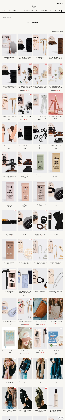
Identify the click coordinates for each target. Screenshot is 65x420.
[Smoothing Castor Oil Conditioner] (25, 191)
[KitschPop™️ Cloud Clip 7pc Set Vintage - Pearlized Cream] (40, 74)
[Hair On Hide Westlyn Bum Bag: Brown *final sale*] (40, 309)
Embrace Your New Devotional (9, 350)
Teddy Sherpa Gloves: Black (25, 410)
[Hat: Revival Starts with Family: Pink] (25, 338)
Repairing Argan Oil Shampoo (40, 204)
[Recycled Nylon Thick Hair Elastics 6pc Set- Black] (25, 133)
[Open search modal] (3, 10)
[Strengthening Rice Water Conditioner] (55, 162)
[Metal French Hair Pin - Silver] (55, 279)
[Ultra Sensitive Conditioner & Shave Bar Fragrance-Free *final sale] (55, 338)
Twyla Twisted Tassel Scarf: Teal (56, 381)
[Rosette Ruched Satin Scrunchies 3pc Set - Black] (40, 220)
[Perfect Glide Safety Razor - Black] (9, 279)
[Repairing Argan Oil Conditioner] (9, 191)
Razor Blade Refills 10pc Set (55, 116)
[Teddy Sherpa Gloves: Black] (25, 398)
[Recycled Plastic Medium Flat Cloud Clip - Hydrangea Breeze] (9, 309)
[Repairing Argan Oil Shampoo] (40, 191)
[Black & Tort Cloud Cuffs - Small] (40, 279)
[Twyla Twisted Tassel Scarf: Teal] (55, 369)
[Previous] (22, 1)
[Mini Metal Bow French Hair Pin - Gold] (40, 45)
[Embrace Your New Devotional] (9, 338)
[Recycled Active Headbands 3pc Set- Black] (55, 220)
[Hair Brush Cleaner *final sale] (40, 338)
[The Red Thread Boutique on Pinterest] (60, 3)
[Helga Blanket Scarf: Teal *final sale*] (25, 369)
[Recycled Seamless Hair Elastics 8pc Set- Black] (40, 133)
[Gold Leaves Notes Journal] (55, 309)
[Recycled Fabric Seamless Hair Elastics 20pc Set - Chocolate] (55, 45)
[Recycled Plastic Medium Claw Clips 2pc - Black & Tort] (25, 162)
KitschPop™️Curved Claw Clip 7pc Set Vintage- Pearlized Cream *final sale (55, 87)
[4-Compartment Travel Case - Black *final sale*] (9, 220)
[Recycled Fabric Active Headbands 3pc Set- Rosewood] (9, 133)
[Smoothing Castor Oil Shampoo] (9, 250)
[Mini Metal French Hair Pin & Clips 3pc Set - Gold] (55, 250)
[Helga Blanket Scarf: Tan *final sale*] (40, 369)
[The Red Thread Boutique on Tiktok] (62, 3)
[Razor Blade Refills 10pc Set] (55, 104)
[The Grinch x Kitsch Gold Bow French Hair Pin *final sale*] (25, 309)
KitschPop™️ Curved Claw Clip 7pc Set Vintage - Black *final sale (25, 87)
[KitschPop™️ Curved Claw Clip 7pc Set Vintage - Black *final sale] (25, 74)
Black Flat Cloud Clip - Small (24, 233)
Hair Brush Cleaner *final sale (40, 350)
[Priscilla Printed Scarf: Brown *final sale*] (9, 398)
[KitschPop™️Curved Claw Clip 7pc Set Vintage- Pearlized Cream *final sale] (55, 74)
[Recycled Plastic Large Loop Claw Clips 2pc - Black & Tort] (9, 162)
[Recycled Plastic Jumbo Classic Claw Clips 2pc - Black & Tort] (55, 133)
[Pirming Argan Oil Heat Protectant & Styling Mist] (55, 398)
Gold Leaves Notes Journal (56, 321)
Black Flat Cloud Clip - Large (55, 204)
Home (3, 17)
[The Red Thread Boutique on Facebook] (57, 3)
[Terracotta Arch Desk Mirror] (9, 45)
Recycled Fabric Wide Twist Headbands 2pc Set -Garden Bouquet (25, 292)
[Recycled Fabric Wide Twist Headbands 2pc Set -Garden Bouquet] (25, 279)
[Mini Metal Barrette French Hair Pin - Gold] (9, 104)
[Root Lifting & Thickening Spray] (40, 162)
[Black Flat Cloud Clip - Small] (25, 220)
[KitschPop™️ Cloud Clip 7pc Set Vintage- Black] (25, 104)
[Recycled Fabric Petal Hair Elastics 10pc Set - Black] (25, 45)
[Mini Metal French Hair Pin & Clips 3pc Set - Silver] (40, 250)
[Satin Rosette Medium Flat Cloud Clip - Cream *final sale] (25, 250)
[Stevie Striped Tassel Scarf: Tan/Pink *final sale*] (9, 369)
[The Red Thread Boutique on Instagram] (59, 3)
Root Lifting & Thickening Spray (40, 174)
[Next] (42, 1)
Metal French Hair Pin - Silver (55, 291)
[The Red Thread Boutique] (32, 6)
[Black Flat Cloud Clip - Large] (55, 191)
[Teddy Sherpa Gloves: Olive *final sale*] (40, 398)
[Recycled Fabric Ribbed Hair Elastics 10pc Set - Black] (9, 74)
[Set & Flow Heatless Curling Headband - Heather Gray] (40, 104)
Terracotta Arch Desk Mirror (9, 57)
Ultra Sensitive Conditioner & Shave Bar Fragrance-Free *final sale (56, 352)
